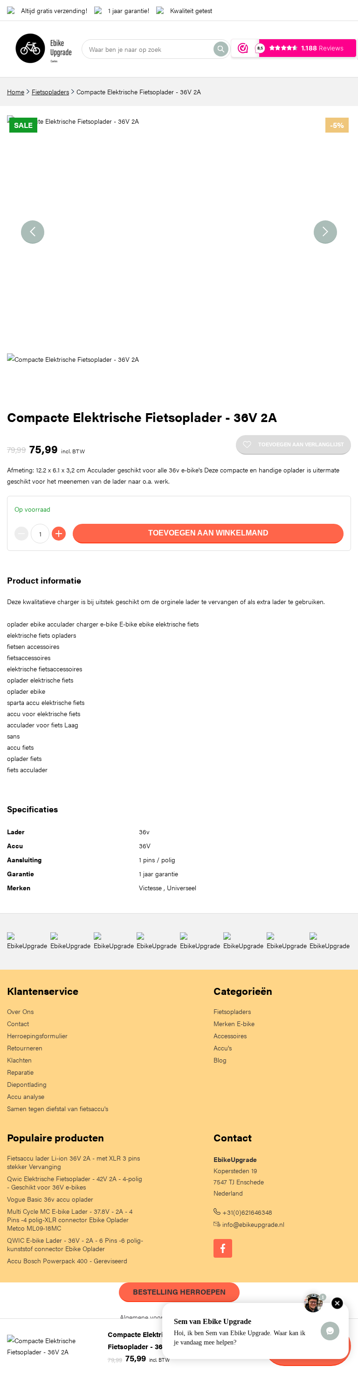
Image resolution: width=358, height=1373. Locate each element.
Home (15, 91)
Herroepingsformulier (37, 1035)
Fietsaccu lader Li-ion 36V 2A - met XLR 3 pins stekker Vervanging (73, 1162)
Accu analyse (25, 1096)
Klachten (19, 1059)
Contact (18, 1023)
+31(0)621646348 (246, 1212)
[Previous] (32, 232)
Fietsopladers (50, 91)
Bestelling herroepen (179, 1291)
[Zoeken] (220, 49)
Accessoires (230, 1035)
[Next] (325, 232)
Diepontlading (27, 1084)
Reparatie (20, 1072)
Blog (220, 1059)
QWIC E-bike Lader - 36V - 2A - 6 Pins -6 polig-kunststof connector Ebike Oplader (75, 1244)
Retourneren (24, 1047)
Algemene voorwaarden (154, 1317)
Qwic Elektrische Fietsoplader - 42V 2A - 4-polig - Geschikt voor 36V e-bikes (74, 1182)
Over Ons (20, 1011)
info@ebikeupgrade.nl (252, 1224)
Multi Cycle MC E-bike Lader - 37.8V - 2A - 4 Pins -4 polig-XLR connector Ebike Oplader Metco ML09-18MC (69, 1219)
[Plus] (59, 534)
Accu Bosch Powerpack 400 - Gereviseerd (67, 1260)
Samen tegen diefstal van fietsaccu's (57, 1108)
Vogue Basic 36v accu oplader (50, 1199)
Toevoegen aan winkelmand (208, 533)
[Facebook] (222, 1248)
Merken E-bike (234, 1023)
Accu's (222, 1047)
